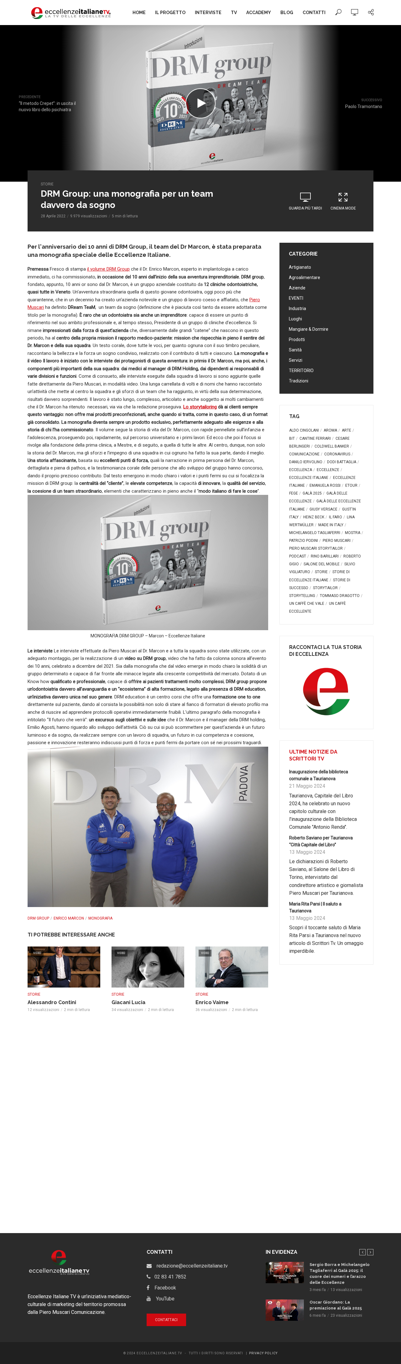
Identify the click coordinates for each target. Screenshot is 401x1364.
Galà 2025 (312, 493)
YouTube (162, 1299)
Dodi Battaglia (341, 462)
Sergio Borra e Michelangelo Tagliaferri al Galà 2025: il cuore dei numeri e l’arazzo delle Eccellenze (340, 1273)
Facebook (162, 1288)
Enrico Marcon (69, 918)
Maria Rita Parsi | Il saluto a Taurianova (315, 907)
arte (346, 430)
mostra (352, 533)
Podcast (297, 556)
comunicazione (304, 454)
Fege (293, 493)
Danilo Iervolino (305, 462)
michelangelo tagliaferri (314, 533)
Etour (351, 485)
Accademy (258, 12)
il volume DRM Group (108, 269)
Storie (47, 184)
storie (321, 572)
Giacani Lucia (128, 1002)
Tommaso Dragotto (340, 596)
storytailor (325, 588)
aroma (330, 430)
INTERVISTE (208, 12)
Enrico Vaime (212, 1002)
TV (234, 12)
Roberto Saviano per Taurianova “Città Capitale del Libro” (321, 841)
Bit (292, 438)
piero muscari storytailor (316, 548)
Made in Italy (330, 525)
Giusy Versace (323, 509)
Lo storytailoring (200, 407)
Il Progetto (170, 12)
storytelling (302, 596)
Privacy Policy (263, 1353)
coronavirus (337, 454)
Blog (286, 12)
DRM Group (38, 918)
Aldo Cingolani (304, 430)
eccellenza (300, 470)
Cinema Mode (343, 208)
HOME (139, 12)
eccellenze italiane (308, 477)
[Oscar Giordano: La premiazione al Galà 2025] (285, 1310)
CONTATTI (314, 12)
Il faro (335, 517)
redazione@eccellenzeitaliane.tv (190, 1266)
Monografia (100, 918)
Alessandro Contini (52, 1002)
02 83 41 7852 (168, 1277)
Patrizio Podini (303, 540)
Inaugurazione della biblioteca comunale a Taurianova (318, 775)
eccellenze (328, 470)
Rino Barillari (325, 556)
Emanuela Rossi (325, 485)
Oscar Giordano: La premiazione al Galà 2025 (336, 1305)
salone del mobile (322, 564)
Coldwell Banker (332, 446)
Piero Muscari (337, 540)
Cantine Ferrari (315, 438)
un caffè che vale (306, 603)
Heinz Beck (313, 517)
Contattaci (166, 1320)
